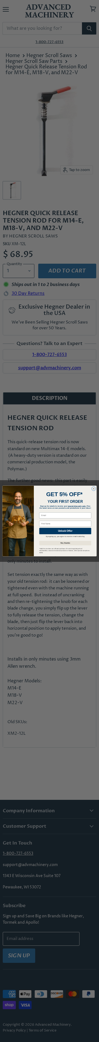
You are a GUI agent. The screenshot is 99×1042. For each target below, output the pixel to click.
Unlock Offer (65, 531)
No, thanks (65, 543)
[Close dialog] (94, 489)
